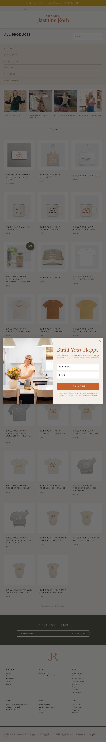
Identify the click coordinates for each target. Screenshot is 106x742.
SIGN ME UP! (78, 387)
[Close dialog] (100, 341)
